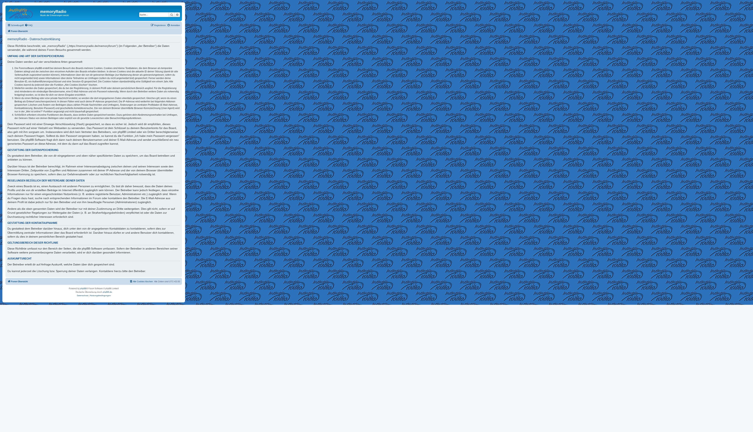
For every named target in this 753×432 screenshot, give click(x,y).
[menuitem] (29, 25)
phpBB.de (107, 292)
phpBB (83, 288)
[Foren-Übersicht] (23, 12)
